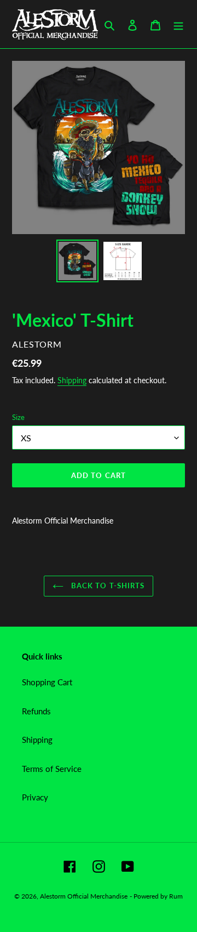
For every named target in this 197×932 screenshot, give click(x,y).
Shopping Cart (47, 682)
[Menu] (178, 24)
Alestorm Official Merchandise (84, 896)
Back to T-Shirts (106, 585)
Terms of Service (52, 769)
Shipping (71, 380)
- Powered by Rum (156, 896)
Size (18, 417)
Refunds (36, 711)
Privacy (35, 797)
